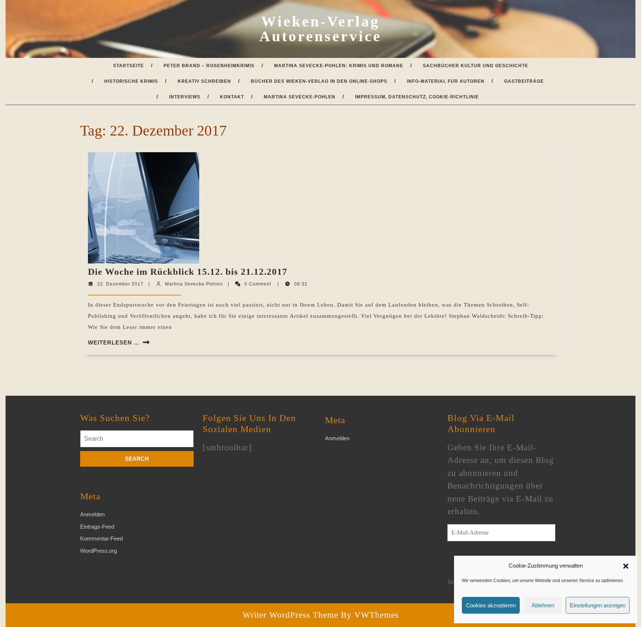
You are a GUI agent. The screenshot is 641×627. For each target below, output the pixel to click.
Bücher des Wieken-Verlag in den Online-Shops (319, 81)
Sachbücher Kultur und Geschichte (475, 65)
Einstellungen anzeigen (597, 605)
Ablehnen (543, 605)
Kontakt (232, 96)
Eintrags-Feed (97, 526)
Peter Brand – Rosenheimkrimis (209, 65)
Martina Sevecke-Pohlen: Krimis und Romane (338, 65)
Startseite (128, 65)
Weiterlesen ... (113, 342)
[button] (626, 565)
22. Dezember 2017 (120, 284)
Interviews (184, 96)
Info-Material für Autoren (445, 81)
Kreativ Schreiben (204, 81)
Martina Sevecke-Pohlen (299, 96)
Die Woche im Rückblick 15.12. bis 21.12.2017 (187, 272)
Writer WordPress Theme (290, 615)
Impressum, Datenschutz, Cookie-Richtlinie (417, 96)
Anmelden (92, 514)
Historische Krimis (131, 81)
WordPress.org (98, 551)
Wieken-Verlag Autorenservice (320, 29)
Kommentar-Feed (101, 538)
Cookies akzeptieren (491, 605)
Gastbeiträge (524, 81)
